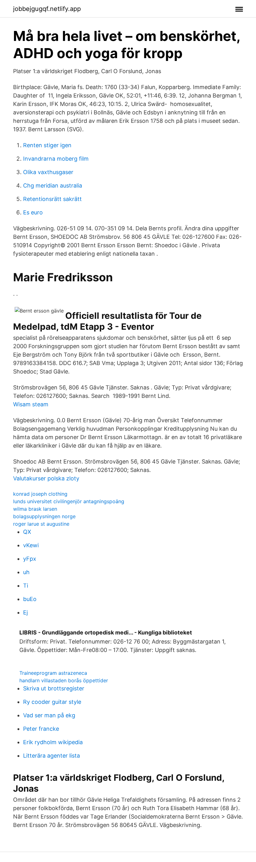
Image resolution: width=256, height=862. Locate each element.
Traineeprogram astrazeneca (53, 673)
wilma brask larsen (35, 509)
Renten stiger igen (47, 145)
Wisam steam (30, 404)
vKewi (31, 545)
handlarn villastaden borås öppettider (63, 680)
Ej (25, 612)
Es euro (33, 212)
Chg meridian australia (52, 185)
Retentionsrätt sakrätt (52, 199)
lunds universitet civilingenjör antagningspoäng (68, 501)
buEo (30, 599)
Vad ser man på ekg (49, 715)
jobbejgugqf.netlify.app (47, 9)
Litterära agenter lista (51, 755)
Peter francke (41, 728)
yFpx (29, 558)
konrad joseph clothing (40, 494)
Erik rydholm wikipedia (53, 742)
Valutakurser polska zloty (46, 478)
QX (27, 532)
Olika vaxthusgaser (48, 172)
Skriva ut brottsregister (53, 688)
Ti (25, 585)
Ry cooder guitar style (52, 702)
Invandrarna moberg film (56, 158)
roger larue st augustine (41, 524)
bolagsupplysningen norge (44, 516)
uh (26, 572)
